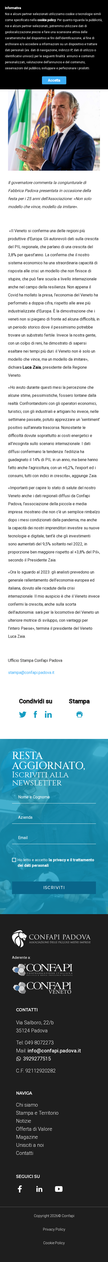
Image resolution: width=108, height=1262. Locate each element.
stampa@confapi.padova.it (31, 672)
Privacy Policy (54, 1229)
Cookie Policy (54, 1243)
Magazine (27, 1137)
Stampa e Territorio (37, 1113)
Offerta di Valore (34, 1129)
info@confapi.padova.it (54, 1051)
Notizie (23, 1121)
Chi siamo (27, 1105)
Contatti (24, 1153)
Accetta (54, 80)
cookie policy (46, 20)
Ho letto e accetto (56, 863)
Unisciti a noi (30, 1145)
